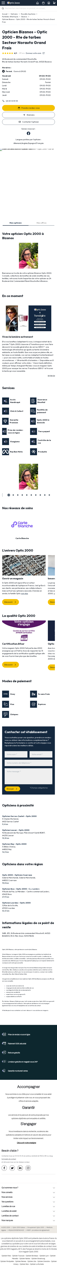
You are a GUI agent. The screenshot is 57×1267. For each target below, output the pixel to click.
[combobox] (28, 8)
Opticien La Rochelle (37, 1264)
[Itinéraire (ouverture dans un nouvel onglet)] (28, 149)
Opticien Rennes (20, 1261)
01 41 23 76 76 (19, 1156)
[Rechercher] (2, 8)
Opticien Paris (6, 1256)
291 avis (22, 53)
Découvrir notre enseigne (26, 1143)
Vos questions (7, 1202)
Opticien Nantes (24, 1259)
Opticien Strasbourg (38, 1259)
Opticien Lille (31, 1261)
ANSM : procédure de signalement (37, 1230)
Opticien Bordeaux (32, 1256)
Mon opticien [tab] (16, 223)
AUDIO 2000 (5, 1227)
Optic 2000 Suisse (18, 1227)
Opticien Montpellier (7, 1261)
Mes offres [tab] (41, 223)
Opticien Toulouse (18, 1256)
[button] (2, 495)
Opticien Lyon (44, 1256)
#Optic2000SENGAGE (16, 1230)
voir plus (24, 593)
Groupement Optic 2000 (35, 1227)
